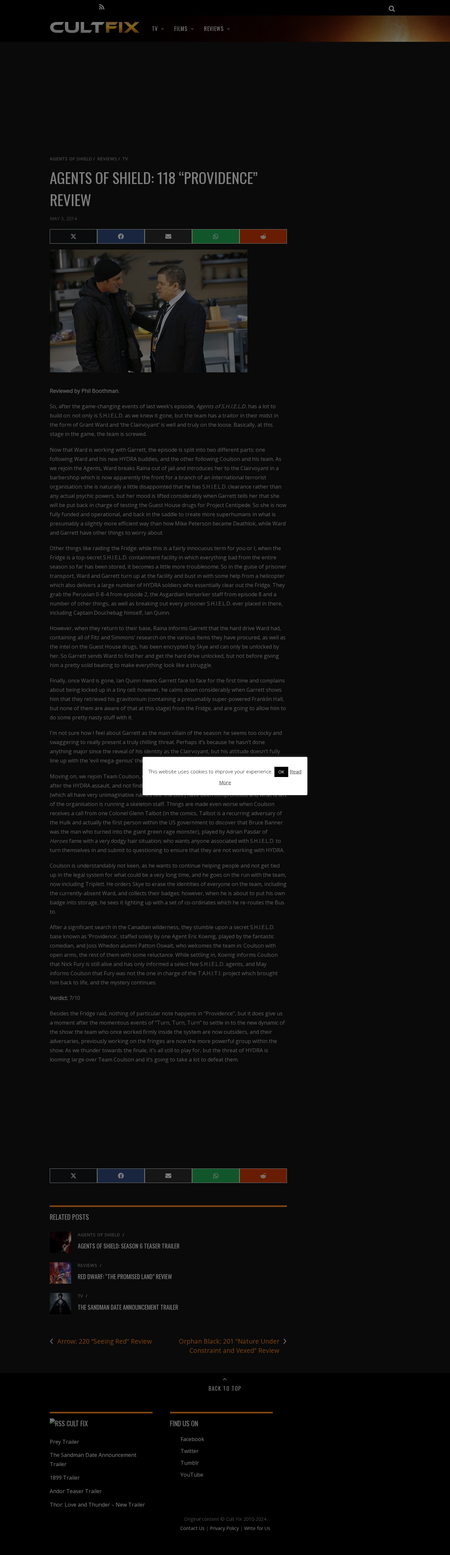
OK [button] (281, 772)
